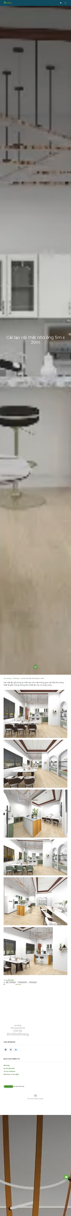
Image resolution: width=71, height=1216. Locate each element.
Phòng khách (22, 982)
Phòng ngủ (32, 982)
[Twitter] (11, 1050)
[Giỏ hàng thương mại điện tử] (61, 3)
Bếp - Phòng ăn (11, 982)
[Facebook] (6, 1050)
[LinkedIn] (16, 1050)
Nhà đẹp (16, 678)
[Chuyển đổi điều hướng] (65, 3)
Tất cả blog (7, 678)
